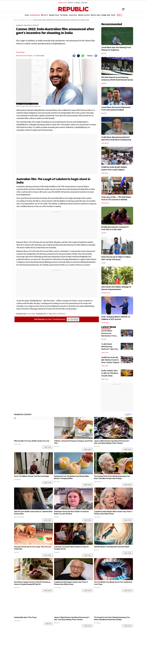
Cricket (103, 263)
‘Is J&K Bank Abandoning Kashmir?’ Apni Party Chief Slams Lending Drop (116, 138)
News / (16, 20)
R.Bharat (70, 3)
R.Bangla (77, 3)
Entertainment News (24, 55)
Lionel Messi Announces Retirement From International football (115, 108)
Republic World (62, 3)
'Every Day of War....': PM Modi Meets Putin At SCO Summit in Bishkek (116, 198)
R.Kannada (84, 3)
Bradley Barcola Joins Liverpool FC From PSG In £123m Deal (115, 228)
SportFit (103, 53)
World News (105, 203)
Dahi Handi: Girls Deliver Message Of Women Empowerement (116, 288)
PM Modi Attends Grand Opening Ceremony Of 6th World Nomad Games (117, 78)
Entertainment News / (25, 20)
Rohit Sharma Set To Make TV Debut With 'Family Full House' (115, 258)
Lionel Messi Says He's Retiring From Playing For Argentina (116, 48)
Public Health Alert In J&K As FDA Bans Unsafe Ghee (109, 373)
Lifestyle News (106, 293)
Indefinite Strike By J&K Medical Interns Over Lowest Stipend (114, 168)
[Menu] (122, 9)
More (119, 15)
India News (104, 143)
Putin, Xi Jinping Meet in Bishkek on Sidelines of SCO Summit (115, 318)
